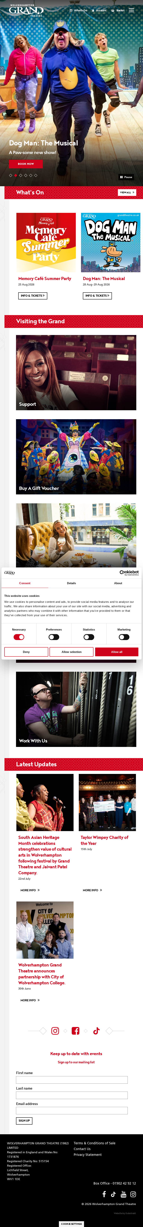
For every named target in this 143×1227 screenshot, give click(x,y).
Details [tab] (71, 583)
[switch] (54, 637)
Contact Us (82, 1149)
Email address (27, 1104)
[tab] (10, 175)
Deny (26, 651)
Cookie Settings (71, 1224)
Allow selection (72, 651)
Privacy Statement (88, 1155)
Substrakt (130, 1213)
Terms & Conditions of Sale (94, 1143)
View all (125, 192)
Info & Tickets (32, 296)
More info (28, 890)
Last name (24, 1089)
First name (24, 1073)
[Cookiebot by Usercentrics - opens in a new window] (122, 573)
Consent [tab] (24, 583)
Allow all (116, 651)
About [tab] (118, 583)
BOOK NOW (26, 164)
